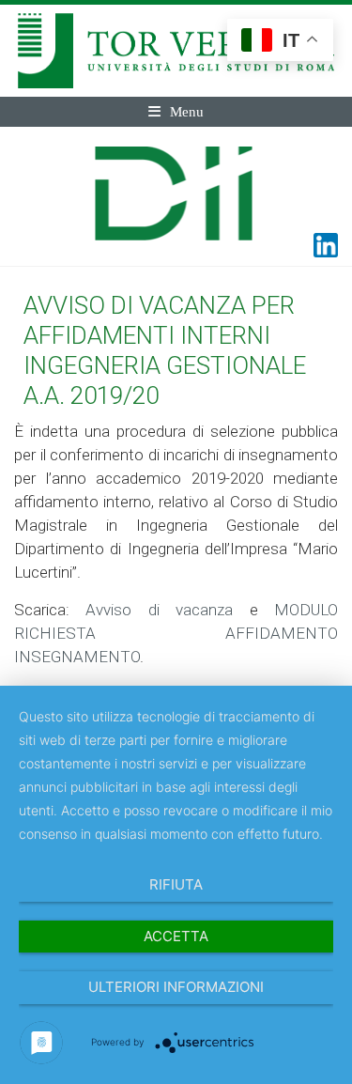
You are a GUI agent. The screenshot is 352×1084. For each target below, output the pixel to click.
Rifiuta (176, 884)
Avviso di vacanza (159, 609)
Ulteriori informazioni (176, 987)
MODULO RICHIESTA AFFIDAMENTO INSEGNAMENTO (176, 633)
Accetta (176, 936)
